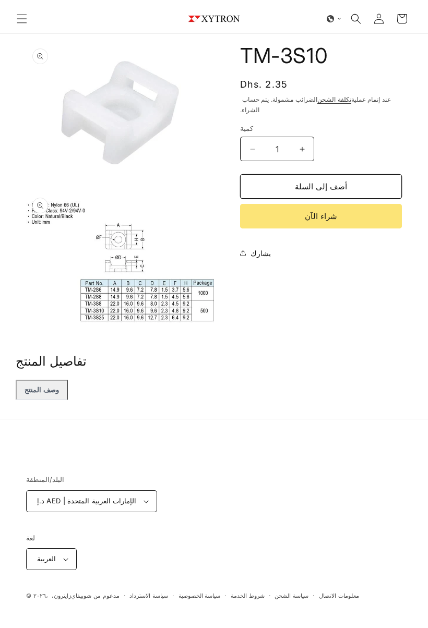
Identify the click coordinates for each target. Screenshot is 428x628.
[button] (21, 18)
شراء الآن (321, 216)
